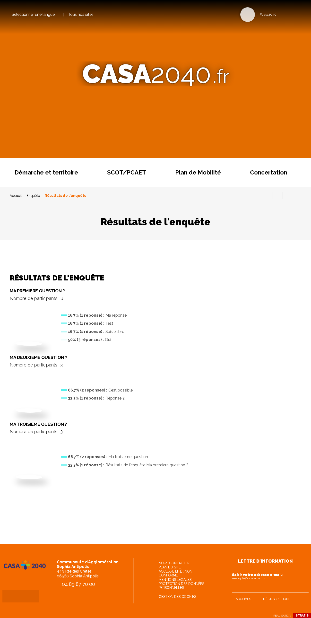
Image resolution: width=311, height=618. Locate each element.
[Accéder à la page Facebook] (282, 14)
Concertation (268, 172)
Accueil (16, 196)
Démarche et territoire (46, 172)
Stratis (302, 615)
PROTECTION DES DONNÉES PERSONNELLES (181, 586)
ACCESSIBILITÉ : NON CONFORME (175, 573)
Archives (243, 599)
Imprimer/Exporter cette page (258, 195)
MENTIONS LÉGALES (175, 580)
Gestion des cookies (177, 597)
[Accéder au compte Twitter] (290, 14)
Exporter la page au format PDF (268, 195)
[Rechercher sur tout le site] (247, 14)
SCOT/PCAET (126, 172)
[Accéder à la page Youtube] (298, 14)
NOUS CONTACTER (174, 563)
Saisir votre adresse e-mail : (258, 576)
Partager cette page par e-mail (278, 195)
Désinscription (276, 599)
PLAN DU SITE (170, 567)
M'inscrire (304, 587)
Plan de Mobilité (198, 172)
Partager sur (288, 195)
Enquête (33, 196)
